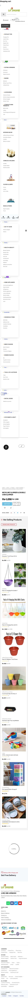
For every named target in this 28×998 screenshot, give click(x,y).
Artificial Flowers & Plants (7, 657)
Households (6, 312)
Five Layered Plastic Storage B (9, 789)
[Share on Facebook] (14, 513)
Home (3, 487)
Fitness (5, 222)
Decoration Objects (6, 820)
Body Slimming (19, 487)
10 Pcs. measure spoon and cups (10, 755)
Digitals (5, 393)
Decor (5, 119)
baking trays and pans (6, 718)
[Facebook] (12, 903)
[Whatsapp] (8, 903)
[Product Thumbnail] (21, 446)
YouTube (22, 995)
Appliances (6, 277)
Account (6, 20)
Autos (5, 390)
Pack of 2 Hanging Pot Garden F (9, 590)
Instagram (15, 995)
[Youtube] (20, 903)
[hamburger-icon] (26, 231)
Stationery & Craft (8, 412)
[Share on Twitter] (18, 513)
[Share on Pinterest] (21, 512)
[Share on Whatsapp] (11, 513)
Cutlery (3, 753)
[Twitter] (16, 903)
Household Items (5, 787)
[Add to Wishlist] (4, 507)
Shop (7, 487)
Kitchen (5, 62)
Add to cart (7, 503)
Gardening (6, 29)
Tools (5, 367)
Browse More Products (9, 524)
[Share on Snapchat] (24, 512)
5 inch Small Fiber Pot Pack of (9, 693)
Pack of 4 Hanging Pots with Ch (9, 625)
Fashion (6, 339)
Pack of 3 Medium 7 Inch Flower (10, 659)
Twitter (9, 995)
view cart (17, 19)
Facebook (4, 995)
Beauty (5, 242)
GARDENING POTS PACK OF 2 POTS (10, 822)
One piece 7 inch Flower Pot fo (9, 556)
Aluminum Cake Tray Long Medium (10, 720)
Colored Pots (4, 623)
